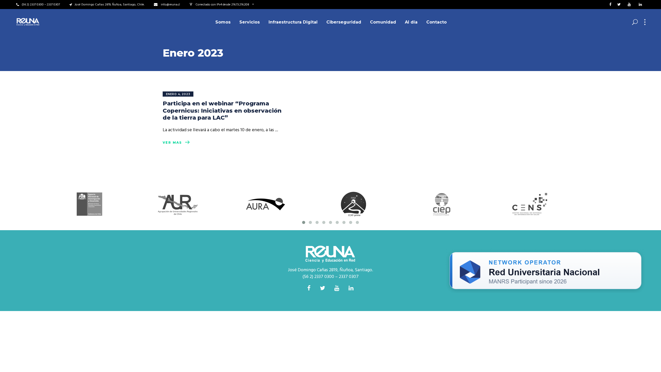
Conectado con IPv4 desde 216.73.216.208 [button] (223, 4)
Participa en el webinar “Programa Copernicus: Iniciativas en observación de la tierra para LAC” (222, 110)
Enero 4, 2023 (178, 94)
